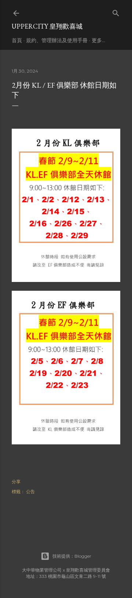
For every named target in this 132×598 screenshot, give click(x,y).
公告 (30, 491)
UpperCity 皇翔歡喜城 (47, 26)
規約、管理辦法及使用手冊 (57, 40)
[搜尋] (115, 11)
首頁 (17, 40)
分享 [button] (16, 481)
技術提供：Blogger (71, 556)
